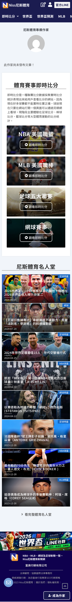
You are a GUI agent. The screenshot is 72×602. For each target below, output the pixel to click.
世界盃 (27, 16)
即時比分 (8, 16)
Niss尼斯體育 (19, 4)
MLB (61, 16)
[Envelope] (8, 582)
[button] (10, 16)
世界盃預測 (45, 16)
